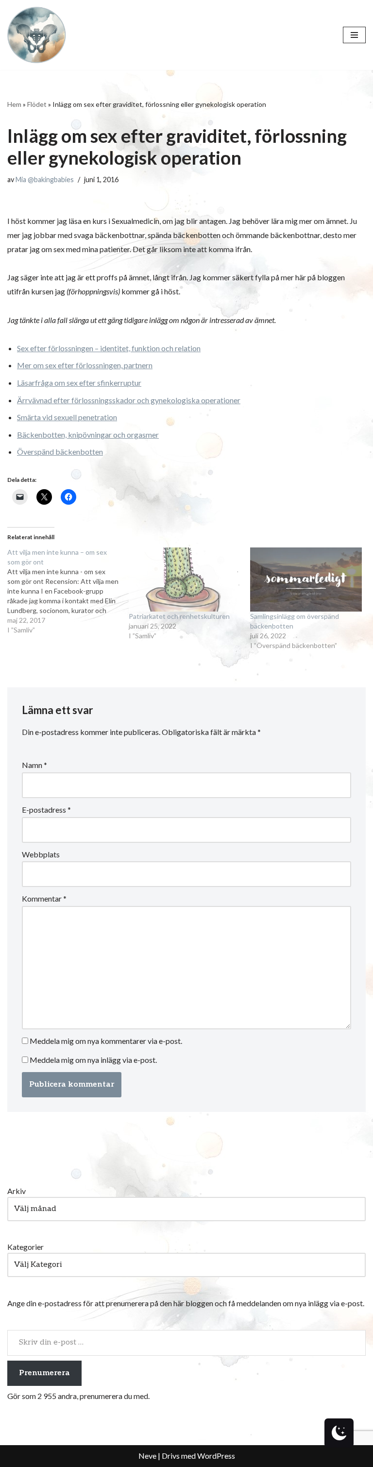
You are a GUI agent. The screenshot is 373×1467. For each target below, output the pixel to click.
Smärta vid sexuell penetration (67, 417)
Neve (147, 1455)
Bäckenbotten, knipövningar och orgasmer (88, 434)
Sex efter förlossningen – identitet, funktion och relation (109, 348)
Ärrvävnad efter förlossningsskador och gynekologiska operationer (128, 400)
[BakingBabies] (36, 35)
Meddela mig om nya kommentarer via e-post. (106, 1040)
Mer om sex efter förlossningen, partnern (85, 365)
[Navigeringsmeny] (354, 35)
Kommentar (44, 898)
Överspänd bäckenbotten (60, 451)
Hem (14, 104)
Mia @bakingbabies (45, 179)
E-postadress (46, 809)
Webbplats (41, 854)
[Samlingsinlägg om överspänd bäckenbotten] (306, 579)
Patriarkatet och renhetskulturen (179, 616)
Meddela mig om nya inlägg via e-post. (93, 1059)
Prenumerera (44, 1373)
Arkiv (16, 1190)
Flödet (37, 104)
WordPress (216, 1455)
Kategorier (25, 1246)
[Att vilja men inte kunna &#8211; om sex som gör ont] (68, 591)
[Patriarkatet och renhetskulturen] (184, 579)
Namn (34, 764)
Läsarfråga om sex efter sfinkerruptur (79, 382)
